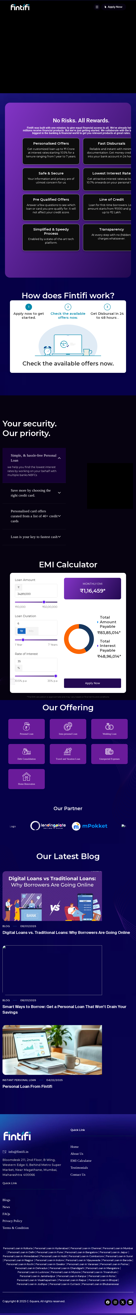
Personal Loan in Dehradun (31, 1268)
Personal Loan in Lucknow (33, 1272)
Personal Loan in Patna (114, 1264)
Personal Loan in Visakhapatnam (36, 1280)
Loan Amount (25, 580)
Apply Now (92, 683)
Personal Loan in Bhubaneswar (100, 1284)
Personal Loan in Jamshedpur (37, 1276)
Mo (31, 631)
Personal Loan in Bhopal (103, 1280)
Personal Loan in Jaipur (114, 1252)
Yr (21, 631)
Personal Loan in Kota (102, 1276)
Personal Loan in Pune (50, 1252)
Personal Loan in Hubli (53, 1256)
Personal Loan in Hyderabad (51, 1248)
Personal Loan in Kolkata (18, 1248)
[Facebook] (107, 1302)
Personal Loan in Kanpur (72, 1276)
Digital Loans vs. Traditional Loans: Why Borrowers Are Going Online (66, 932)
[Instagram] (115, 1302)
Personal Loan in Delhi (21, 1252)
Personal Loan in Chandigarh (67, 1268)
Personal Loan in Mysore (66, 1272)
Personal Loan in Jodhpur (32, 1284)
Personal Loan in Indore (50, 1260)
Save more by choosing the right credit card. (31, 492)
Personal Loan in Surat (119, 1256)
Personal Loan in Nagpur (19, 1260)
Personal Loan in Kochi (20, 1264)
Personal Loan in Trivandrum (100, 1272)
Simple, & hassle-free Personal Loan (33, 457)
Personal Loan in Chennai (86, 1248)
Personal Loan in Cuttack (65, 1284)
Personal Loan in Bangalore (81, 1252)
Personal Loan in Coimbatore (86, 1256)
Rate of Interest (26, 654)
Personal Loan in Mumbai (118, 1248)
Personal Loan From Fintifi (27, 1086)
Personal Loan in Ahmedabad (20, 1256)
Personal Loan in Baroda (117, 1260)
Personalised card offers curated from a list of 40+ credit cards (34, 516)
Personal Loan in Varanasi (82, 1264)
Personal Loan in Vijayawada (83, 1260)
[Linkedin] (130, 1302)
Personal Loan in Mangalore (102, 1268)
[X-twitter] (122, 1302)
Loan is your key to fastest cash (34, 537)
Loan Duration (25, 616)
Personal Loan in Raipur (73, 1280)
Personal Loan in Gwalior (50, 1264)
